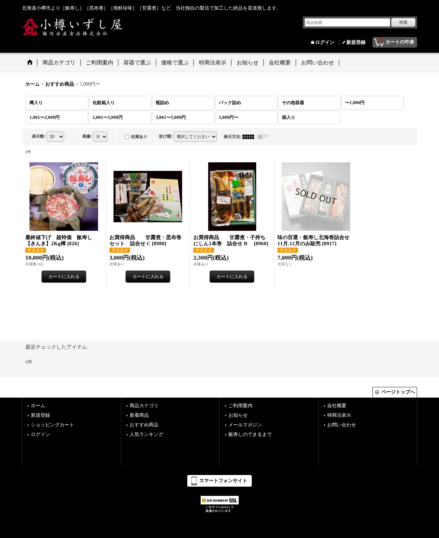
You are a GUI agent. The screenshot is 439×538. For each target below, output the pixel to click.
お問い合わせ (341, 424)
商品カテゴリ (144, 405)
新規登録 (356, 42)
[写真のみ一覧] (250, 136)
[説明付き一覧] (265, 136)
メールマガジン (245, 424)
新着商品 (139, 415)
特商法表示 (339, 415)
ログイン (324, 42)
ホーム (38, 405)
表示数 (39, 136)
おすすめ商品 (144, 424)
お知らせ (238, 415)
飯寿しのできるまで (250, 434)
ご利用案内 (240, 405)
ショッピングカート (52, 424)
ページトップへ (398, 392)
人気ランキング (146, 434)
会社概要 (336, 405)
